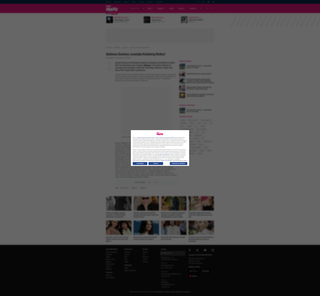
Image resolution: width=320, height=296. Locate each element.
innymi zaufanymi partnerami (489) (164, 137)
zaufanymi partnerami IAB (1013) (145, 137)
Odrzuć (155, 163)
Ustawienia (140, 163)
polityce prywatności (164, 154)
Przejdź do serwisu (178, 163)
